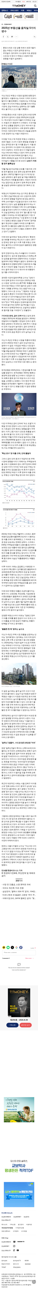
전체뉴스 (5, 10)
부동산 (29, 10)
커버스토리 (14, 10)
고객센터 (16, 1231)
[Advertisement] (19, 1063)
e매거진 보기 (25, 1025)
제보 (23, 1)
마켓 (22, 10)
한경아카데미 (6, 1264)
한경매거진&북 (6, 1)
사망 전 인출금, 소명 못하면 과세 (17, 884)
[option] (19, 16)
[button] (34, 1)
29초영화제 (16, 1267)
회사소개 (4, 1224)
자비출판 (18, 1)
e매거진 (28, 1)
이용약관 (29, 1224)
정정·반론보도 (6, 1231)
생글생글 (28, 1264)
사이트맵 (24, 1231)
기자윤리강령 (19, 1228)
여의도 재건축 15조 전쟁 (13, 888)
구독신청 (12, 1025)
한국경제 (4, 1260)
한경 (6, 1217)
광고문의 (21, 1224)
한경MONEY (8, 24)
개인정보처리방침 (7, 1228)
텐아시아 (16, 1264)
